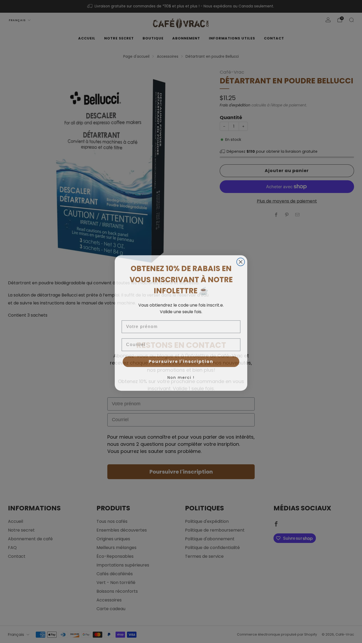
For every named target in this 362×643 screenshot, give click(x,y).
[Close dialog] (241, 260)
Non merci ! (181, 376)
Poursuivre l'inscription (181, 360)
